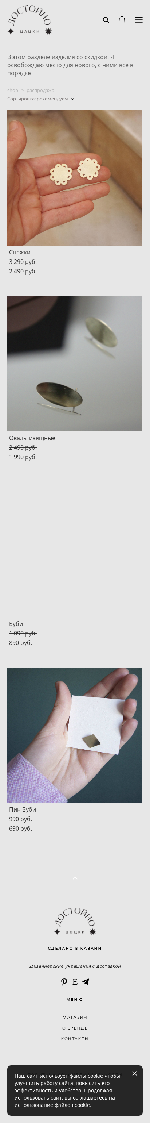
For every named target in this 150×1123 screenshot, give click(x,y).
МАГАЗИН (75, 1017)
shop (12, 90)
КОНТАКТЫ (75, 1038)
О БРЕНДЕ (75, 1028)
